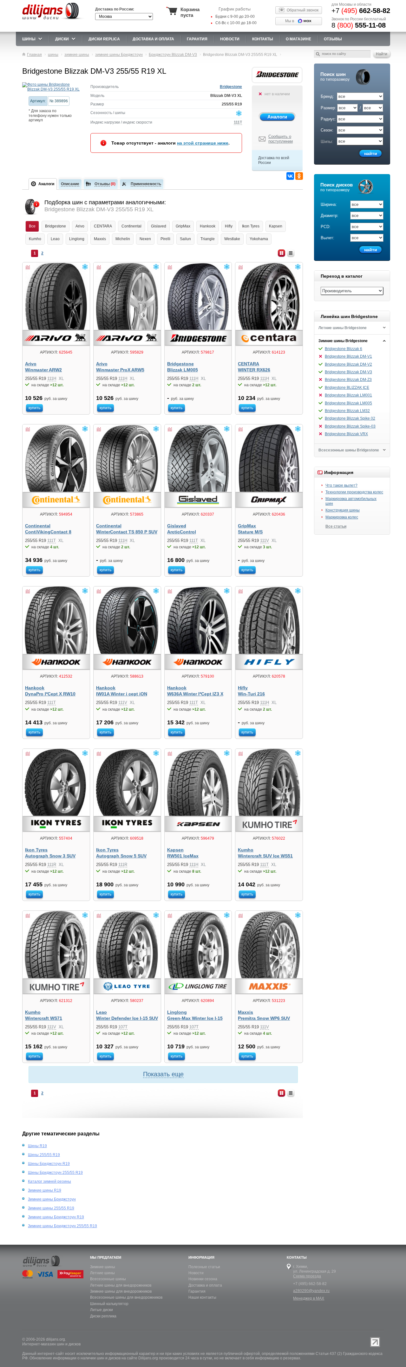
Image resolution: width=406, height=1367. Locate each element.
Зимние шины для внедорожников (121, 1291)
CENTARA (103, 226)
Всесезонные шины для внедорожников (126, 1297)
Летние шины (102, 1273)
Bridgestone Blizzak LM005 (348, 403)
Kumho (35, 239)
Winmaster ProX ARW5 (120, 370)
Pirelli (165, 239)
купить (34, 408)
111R (51, 864)
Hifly (228, 226)
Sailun (185, 239)
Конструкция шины (342, 510)
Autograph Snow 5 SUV (121, 856)
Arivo (79, 226)
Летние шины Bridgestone (342, 328)
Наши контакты (202, 1297)
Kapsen (275, 226)
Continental (131, 226)
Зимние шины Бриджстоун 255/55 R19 (62, 1226)
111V (264, 540)
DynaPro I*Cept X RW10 (50, 694)
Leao (55, 239)
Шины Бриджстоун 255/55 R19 (55, 1172)
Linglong (76, 239)
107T (123, 1027)
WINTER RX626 (254, 370)
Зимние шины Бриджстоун (52, 1199)
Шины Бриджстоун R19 (49, 1163)
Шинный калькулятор (109, 1304)
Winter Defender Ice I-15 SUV (127, 1018)
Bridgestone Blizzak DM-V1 (348, 356)
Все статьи (335, 526)
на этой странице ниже (202, 142)
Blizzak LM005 (182, 370)
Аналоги (277, 116)
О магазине (298, 39)
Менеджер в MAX (308, 1298)
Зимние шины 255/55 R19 (51, 1208)
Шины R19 (37, 1146)
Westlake (232, 239)
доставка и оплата (153, 39)
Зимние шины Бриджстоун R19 (56, 1217)
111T (238, 122)
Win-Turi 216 (251, 694)
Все (32, 226)
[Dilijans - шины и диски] (53, 19)
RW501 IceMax (183, 856)
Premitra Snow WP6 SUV (264, 1018)
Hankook (207, 226)
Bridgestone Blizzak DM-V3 (348, 372)
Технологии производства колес (354, 492)
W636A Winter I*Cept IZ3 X (195, 694)
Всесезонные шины (108, 1279)
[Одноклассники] (299, 176)
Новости (196, 1273)
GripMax (183, 226)
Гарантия (197, 39)
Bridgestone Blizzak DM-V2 (348, 364)
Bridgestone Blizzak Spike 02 (350, 418)
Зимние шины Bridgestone (343, 341)
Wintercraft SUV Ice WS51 (265, 856)
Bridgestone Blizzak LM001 (348, 395)
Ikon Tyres (250, 226)
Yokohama (259, 239)
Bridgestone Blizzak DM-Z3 (348, 379)
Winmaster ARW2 (43, 370)
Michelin (122, 239)
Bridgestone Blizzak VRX (346, 434)
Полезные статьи (204, 1267)
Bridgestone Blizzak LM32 (347, 411)
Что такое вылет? (341, 485)
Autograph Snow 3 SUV (50, 856)
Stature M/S (250, 532)
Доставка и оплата (205, 1285)
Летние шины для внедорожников (120, 1285)
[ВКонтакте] (290, 176)
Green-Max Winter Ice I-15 (195, 1018)
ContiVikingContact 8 (48, 532)
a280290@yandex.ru (311, 1291)
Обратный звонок (302, 10)
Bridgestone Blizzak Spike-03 (350, 426)
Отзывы (333, 39)
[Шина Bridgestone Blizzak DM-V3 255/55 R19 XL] (51, 86)
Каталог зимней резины (49, 1181)
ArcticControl (181, 532)
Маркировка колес (341, 517)
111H (51, 378)
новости (229, 39)
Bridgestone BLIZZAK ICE (347, 387)
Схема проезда (307, 1276)
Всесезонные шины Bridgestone (348, 450)
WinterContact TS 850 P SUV (126, 532)
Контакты (262, 39)
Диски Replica (104, 39)
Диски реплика (103, 1316)
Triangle (207, 239)
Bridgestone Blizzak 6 (343, 349)
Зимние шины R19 (44, 1190)
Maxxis (100, 239)
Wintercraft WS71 (43, 1018)
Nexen (145, 239)
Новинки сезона (202, 1279)
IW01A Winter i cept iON (121, 694)
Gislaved (158, 226)
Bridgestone (231, 87)
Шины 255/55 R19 (44, 1155)
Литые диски (101, 1310)
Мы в (289, 21)
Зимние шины (102, 1267)
